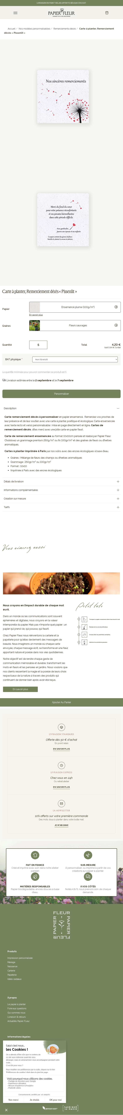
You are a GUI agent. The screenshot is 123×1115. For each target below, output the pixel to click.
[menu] (15, 13)
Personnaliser (61, 393)
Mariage (11, 962)
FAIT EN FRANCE (35, 865)
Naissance (12, 966)
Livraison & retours (17, 1017)
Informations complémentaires (21, 490)
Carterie (11, 970)
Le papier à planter (17, 1004)
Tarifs (7, 507)
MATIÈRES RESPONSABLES (35, 886)
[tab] (61, 408)
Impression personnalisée (20, 958)
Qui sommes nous (16, 1013)
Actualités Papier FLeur (19, 1021)
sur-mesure (88, 865)
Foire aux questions (17, 1008)
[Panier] (106, 13)
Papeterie (12, 975)
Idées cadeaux (14, 979)
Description (10, 408)
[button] (20, 689)
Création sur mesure (15, 498)
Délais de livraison (14, 481)
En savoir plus (36, 315)
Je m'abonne (62, 825)
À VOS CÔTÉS (88, 886)
